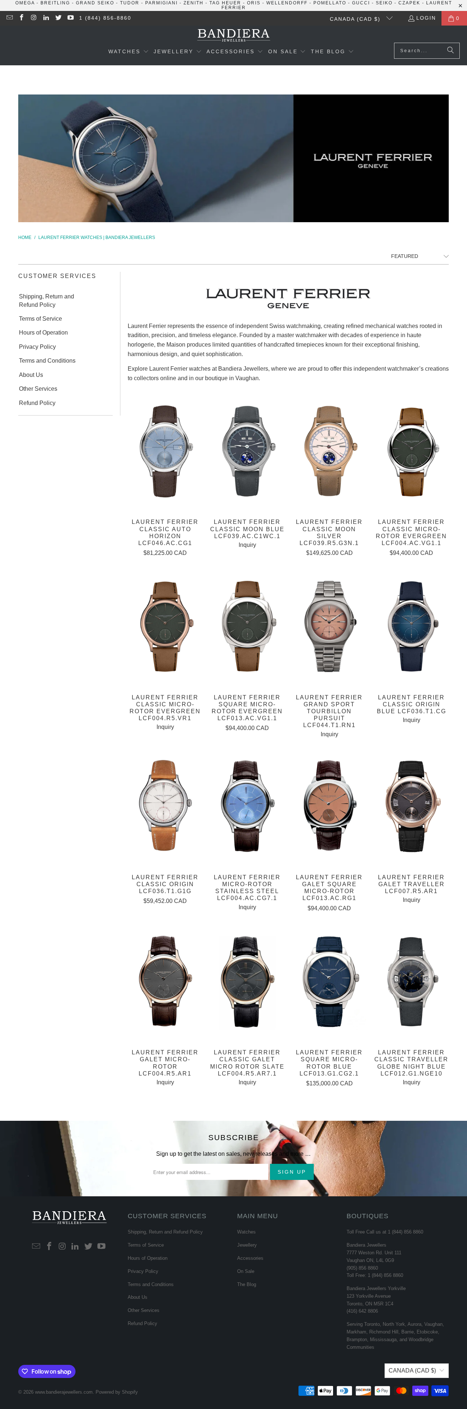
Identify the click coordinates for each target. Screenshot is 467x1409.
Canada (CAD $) (356, 19)
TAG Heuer (225, 2)
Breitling (55, 2)
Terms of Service (40, 319)
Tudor (129, 2)
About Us (31, 375)
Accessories (250, 1258)
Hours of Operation (43, 332)
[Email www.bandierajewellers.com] (9, 18)
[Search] (450, 51)
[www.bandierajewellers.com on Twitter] (58, 18)
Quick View (165, 468)
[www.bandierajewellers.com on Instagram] (33, 18)
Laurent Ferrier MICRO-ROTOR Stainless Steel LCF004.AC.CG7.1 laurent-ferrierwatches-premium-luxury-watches (247, 806)
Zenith (194, 2)
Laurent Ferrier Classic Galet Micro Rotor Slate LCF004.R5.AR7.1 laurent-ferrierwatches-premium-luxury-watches (247, 982)
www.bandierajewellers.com (64, 1392)
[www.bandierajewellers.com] (233, 36)
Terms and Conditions (47, 361)
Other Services (38, 389)
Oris (253, 2)
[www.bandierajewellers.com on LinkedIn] (46, 18)
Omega (25, 2)
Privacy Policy (37, 347)
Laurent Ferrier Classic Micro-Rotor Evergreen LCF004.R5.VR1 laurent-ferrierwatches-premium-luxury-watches (165, 627)
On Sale (245, 1271)
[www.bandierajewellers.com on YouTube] (70, 18)
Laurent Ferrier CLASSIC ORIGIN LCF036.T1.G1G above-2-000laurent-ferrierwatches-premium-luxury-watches (165, 806)
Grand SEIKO (95, 2)
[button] (128, 52)
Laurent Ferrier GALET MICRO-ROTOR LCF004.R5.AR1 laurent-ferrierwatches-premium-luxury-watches (165, 982)
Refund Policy (37, 403)
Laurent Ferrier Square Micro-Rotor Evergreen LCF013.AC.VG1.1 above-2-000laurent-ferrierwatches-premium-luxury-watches (247, 627)
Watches (246, 1232)
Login (426, 18)
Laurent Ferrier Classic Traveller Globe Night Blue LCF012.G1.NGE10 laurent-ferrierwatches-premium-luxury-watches (411, 982)
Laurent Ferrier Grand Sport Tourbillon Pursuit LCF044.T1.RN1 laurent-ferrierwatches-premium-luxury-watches (329, 627)
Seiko (384, 2)
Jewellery (247, 1245)
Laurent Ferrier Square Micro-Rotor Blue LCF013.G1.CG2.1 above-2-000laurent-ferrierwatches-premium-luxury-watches (329, 982)
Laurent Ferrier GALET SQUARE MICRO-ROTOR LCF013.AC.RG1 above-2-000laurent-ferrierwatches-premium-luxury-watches (329, 806)
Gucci (361, 2)
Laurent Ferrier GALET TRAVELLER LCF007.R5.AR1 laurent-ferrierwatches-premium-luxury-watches (411, 806)
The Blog (246, 1284)
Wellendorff (287, 2)
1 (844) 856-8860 (105, 18)
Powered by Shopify (117, 1392)
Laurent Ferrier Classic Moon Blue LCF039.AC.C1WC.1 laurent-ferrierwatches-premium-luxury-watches (247, 451)
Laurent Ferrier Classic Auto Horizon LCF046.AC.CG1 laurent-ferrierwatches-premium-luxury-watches (165, 451)
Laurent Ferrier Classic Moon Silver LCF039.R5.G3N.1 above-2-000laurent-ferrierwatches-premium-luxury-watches (329, 451)
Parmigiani (161, 2)
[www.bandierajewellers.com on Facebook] (21, 18)
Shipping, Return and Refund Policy (46, 300)
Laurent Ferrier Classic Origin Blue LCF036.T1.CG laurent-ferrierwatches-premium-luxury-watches (411, 627)
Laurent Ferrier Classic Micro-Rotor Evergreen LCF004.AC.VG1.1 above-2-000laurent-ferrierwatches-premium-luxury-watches (411, 451)
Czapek (409, 2)
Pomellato (329, 2)
